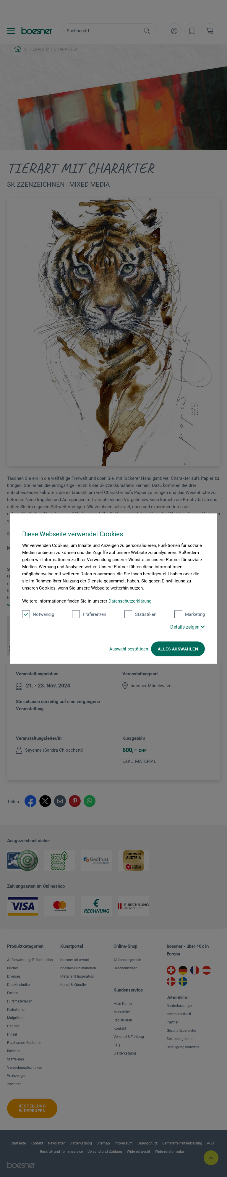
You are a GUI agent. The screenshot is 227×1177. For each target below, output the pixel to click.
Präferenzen (94, 614)
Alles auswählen (178, 648)
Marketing (195, 614)
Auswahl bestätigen (128, 648)
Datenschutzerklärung (129, 600)
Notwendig (43, 614)
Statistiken (145, 614)
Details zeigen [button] (185, 626)
